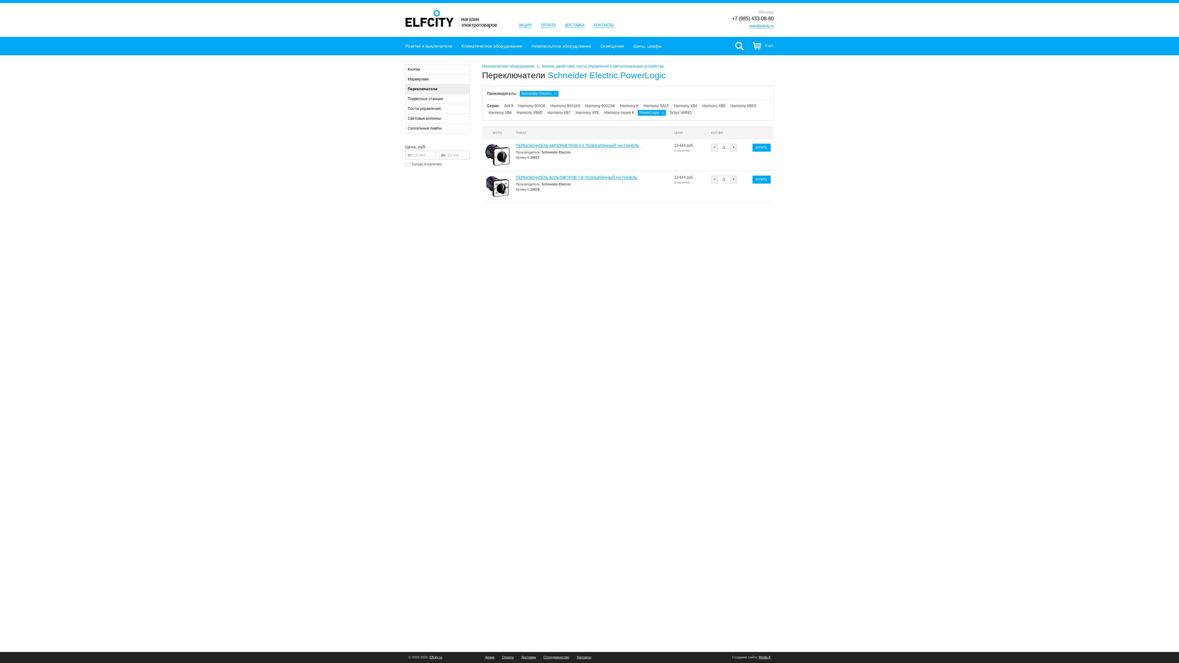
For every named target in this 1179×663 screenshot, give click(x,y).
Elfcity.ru (436, 657)
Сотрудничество (556, 657)
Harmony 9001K (532, 106)
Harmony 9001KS (565, 106)
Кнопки (414, 69)
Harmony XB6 (500, 112)
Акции (525, 25)
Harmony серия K (619, 112)
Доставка (575, 25)
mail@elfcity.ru (761, 26)
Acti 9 (508, 106)
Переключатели (422, 89)
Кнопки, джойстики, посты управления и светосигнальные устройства (603, 66)
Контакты (604, 25)
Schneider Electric (536, 93)
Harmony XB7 (559, 112)
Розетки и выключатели (428, 46)
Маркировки (418, 79)
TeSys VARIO (680, 112)
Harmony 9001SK (600, 106)
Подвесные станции (425, 99)
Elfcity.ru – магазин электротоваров (451, 19)
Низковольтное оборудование (561, 46)
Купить (762, 147)
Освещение (612, 46)
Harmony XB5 (714, 106)
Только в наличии (427, 164)
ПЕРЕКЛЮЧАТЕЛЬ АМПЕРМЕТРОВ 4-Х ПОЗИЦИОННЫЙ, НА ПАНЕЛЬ (577, 146)
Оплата (548, 25)
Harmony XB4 (685, 106)
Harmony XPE (587, 112)
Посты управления (424, 109)
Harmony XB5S (743, 106)
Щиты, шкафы (647, 46)
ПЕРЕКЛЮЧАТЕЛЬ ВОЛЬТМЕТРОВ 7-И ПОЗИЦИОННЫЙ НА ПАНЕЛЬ (576, 178)
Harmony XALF (656, 106)
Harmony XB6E (530, 112)
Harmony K (629, 106)
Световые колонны (424, 118)
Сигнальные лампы (425, 128)
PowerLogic (649, 112)
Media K (765, 657)
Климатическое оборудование (491, 46)
